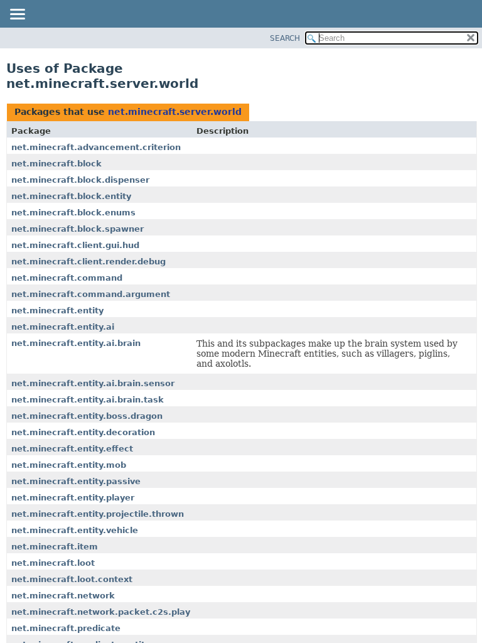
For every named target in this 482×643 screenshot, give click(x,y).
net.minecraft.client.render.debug (88, 261)
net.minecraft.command (66, 278)
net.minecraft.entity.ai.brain (76, 343)
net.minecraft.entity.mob (68, 465)
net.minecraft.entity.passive (76, 481)
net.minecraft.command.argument (90, 294)
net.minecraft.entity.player (72, 497)
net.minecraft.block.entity (71, 196)
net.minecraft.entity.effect (72, 448)
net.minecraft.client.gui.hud (75, 245)
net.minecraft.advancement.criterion (96, 147)
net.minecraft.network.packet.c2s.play (100, 612)
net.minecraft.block (56, 163)
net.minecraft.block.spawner (77, 229)
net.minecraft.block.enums (73, 212)
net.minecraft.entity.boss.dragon (87, 416)
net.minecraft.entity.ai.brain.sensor (92, 383)
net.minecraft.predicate (65, 628)
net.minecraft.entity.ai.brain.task (87, 399)
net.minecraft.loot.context (71, 579)
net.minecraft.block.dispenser (80, 180)
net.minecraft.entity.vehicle (74, 530)
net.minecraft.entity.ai (62, 327)
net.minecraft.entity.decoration (83, 432)
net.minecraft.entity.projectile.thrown (97, 514)
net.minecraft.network (63, 595)
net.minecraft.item (54, 546)
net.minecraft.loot (53, 563)
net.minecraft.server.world (175, 112)
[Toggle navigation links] (17, 15)
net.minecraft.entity (57, 310)
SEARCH (285, 38)
